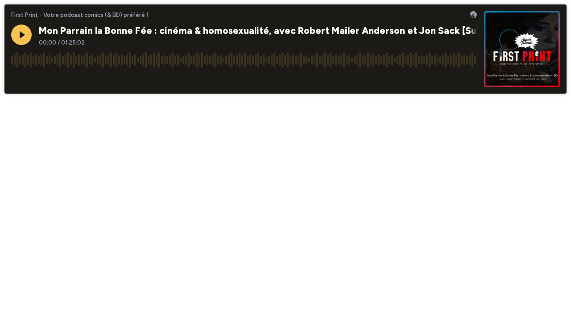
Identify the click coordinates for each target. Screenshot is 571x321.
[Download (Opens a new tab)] (436, 79)
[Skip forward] (51, 79)
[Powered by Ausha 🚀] (473, 14)
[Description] (470, 79)
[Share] (453, 79)
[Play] (21, 35)
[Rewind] (18, 79)
